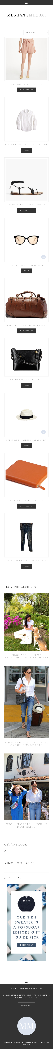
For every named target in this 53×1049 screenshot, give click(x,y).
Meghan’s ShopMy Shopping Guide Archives (26, 656)
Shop (26, 150)
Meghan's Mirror (26, 14)
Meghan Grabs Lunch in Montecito (26, 825)
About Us (26, 1005)
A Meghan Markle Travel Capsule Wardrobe (26, 744)
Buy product (26, 90)
